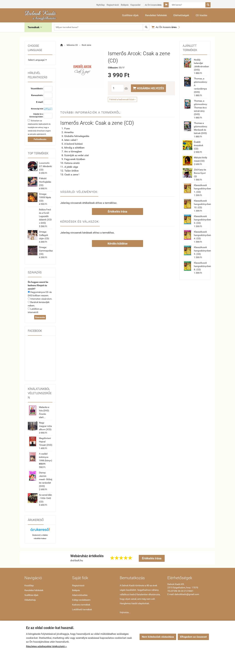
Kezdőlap (29, 585)
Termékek (35, 27)
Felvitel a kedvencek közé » (122, 99)
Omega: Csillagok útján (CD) (44, 235)
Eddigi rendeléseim (81, 600)
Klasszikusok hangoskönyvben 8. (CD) (202, 266)
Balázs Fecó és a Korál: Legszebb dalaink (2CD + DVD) (45, 216)
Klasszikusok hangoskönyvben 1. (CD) (202, 188)
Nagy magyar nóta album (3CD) (45, 426)
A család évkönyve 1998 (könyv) (45, 457)
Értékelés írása (117, 211)
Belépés (125, 5)
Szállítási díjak (130, 15)
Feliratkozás (40, 139)
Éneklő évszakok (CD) (198, 145)
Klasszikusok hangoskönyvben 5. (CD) (202, 250)
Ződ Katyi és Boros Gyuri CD (200, 173)
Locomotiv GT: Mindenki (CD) (45, 166)
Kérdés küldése (118, 243)
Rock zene (86, 45)
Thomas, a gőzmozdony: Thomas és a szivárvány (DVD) (200, 108)
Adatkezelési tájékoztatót (38, 124)
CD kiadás (201, 15)
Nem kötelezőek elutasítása (158, 636)
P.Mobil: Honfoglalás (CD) (45, 181)
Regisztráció (113, 5)
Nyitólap (100, 5)
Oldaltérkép (30, 600)
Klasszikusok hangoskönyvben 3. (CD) (202, 219)
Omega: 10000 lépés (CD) (45, 197)
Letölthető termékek (82, 609)
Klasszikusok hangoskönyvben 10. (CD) (202, 204)
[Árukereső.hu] (40, 530)
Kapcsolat (135, 5)
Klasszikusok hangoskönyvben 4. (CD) (202, 235)
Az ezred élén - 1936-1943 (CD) (45, 498)
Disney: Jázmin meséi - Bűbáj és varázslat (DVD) (45, 479)
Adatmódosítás (79, 595)
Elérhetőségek (181, 15)
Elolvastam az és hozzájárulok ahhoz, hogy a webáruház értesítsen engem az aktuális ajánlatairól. (39, 127)
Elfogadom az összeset (193, 636)
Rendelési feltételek (156, 15)
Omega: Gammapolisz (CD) (46, 250)
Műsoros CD (72, 45)
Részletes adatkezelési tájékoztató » (46, 646)
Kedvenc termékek (81, 604)
